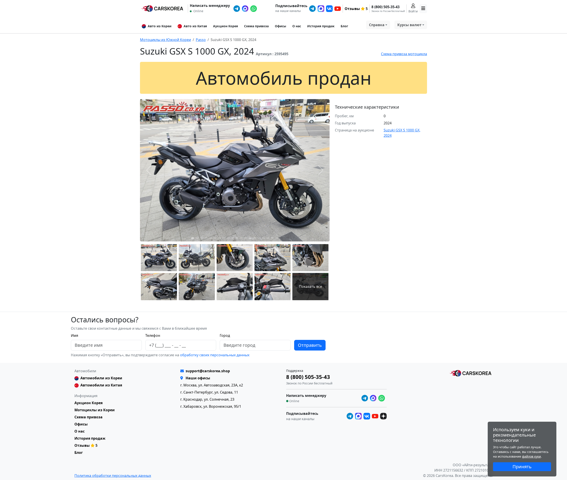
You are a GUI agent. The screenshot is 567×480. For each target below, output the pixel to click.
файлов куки (531, 456)
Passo (201, 39)
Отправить (310, 345)
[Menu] (423, 8)
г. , (211, 385)
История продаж (320, 26)
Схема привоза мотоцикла (404, 53)
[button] (321, 170)
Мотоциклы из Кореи (94, 410)
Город (225, 335)
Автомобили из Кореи (101, 378)
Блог (344, 26)
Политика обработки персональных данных (112, 475)
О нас (296, 26)
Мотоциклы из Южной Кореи (165, 39)
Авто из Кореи (159, 26)
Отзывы (352, 8)
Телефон (152, 335)
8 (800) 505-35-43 (385, 6)
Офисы (280, 26)
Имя (74, 335)
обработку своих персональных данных (214, 355)
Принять (522, 467)
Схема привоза (256, 26)
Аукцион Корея (225, 26)
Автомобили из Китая (101, 385)
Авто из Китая (195, 26)
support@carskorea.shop (208, 370)
